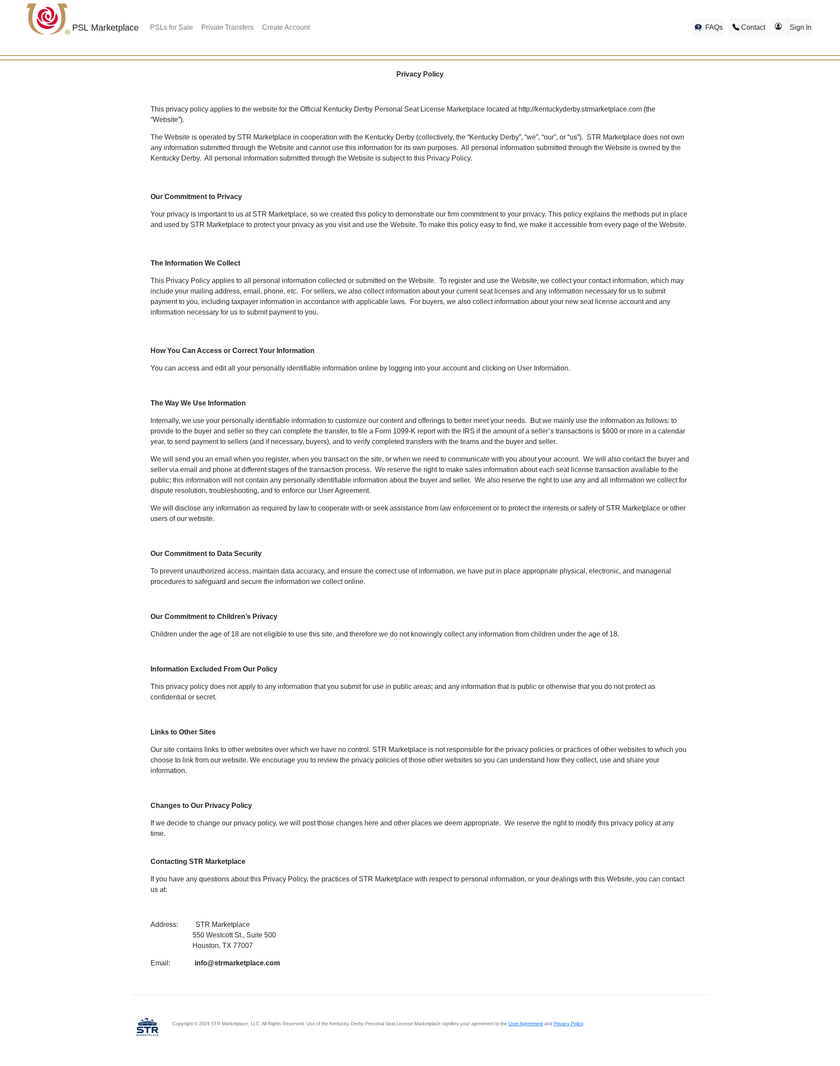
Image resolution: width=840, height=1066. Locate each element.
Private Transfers (227, 27)
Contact (752, 27)
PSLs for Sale (171, 27)
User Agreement (525, 1023)
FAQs (713, 27)
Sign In (801, 27)
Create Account (286, 27)
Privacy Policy (568, 1023)
